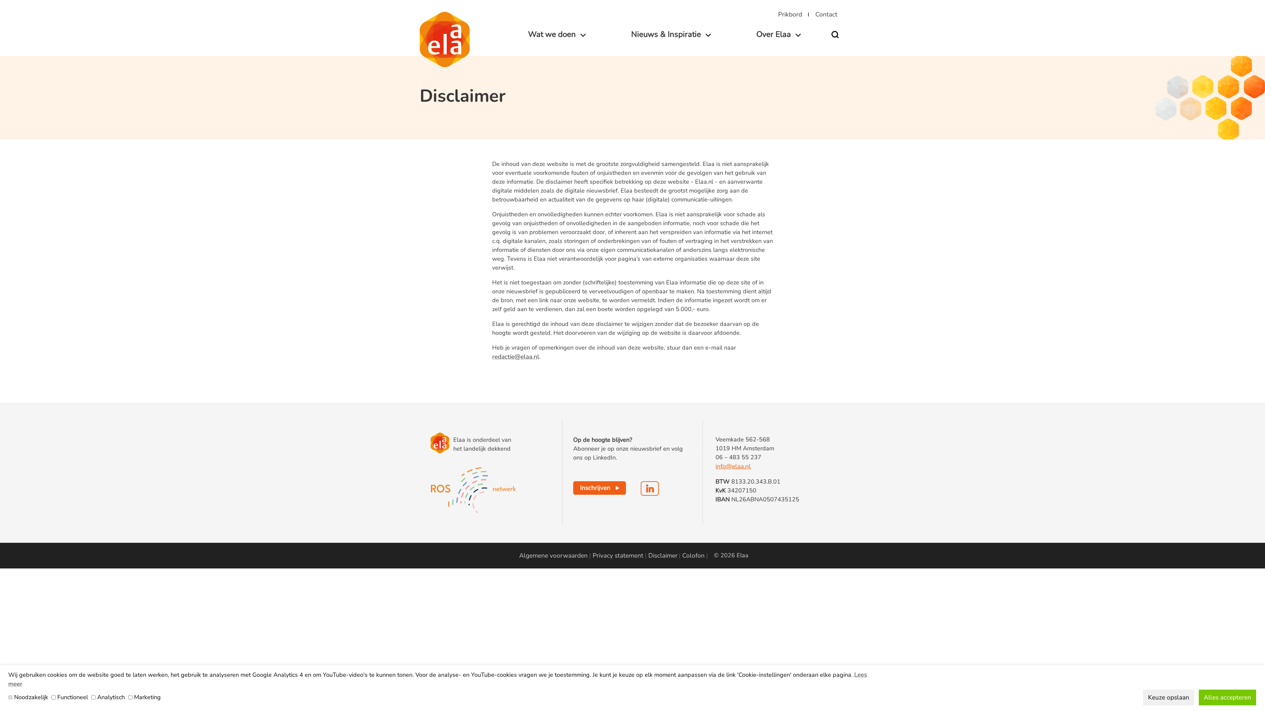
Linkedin (650, 488)
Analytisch (111, 697)
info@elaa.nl (733, 466)
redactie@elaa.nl (515, 357)
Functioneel (72, 697)
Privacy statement (618, 555)
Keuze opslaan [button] (1168, 697)
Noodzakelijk (31, 697)
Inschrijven (595, 488)
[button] (837, 34)
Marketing (147, 697)
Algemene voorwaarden (553, 555)
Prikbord (790, 14)
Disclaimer (663, 555)
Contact (826, 14)
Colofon (693, 555)
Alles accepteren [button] (1227, 697)
